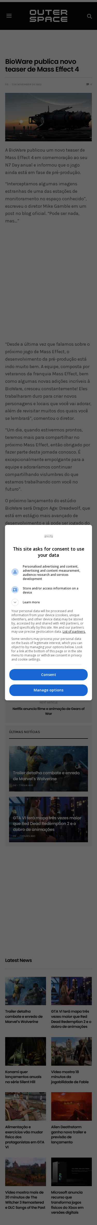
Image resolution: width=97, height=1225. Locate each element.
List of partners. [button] (74, 631)
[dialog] (48, 612)
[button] (48, 602)
